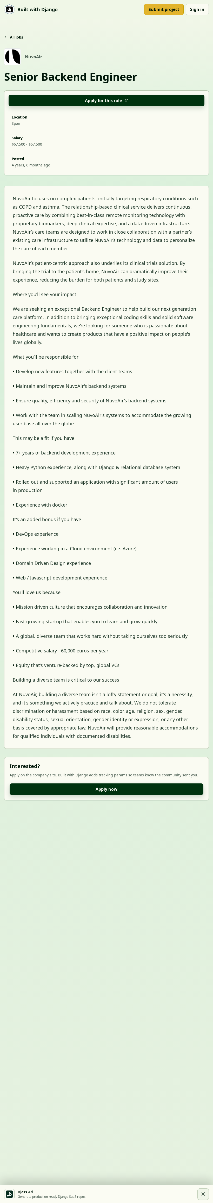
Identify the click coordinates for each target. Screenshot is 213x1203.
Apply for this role (103, 100)
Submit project (164, 9)
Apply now (106, 789)
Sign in (197, 9)
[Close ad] (203, 1194)
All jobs (16, 37)
